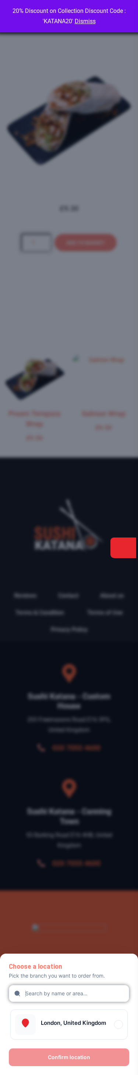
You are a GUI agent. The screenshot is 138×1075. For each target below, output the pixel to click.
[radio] (69, 1024)
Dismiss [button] (85, 21)
